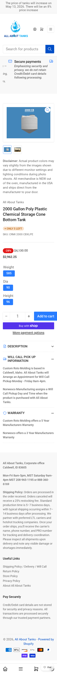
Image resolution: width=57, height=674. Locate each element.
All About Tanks (13, 202)
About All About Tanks (17, 585)
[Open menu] (50, 29)
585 (9, 273)
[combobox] (28, 49)
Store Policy (10, 576)
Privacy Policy (11, 580)
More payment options (28, 333)
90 (8, 287)
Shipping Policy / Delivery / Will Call (25, 566)
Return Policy (11, 571)
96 (8, 302)
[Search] (50, 49)
